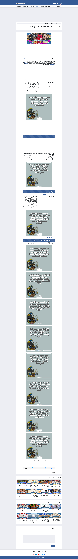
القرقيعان (25, 62)
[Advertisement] (39, 14)
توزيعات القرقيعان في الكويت (48, 237)
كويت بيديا (26, 63)
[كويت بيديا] (57, 4)
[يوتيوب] (38, 554)
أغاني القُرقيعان (42, 242)
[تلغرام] (36, 554)
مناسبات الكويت (50, 502)
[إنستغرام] (39, 554)
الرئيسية (59, 23)
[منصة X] (41, 554)
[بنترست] (33, 554)
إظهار (24, 58)
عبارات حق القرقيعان (52, 64)
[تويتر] (42, 554)
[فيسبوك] (44, 554)
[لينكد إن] (35, 554)
